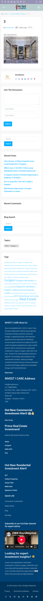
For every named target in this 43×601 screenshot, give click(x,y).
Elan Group (9, 420)
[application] (21, 539)
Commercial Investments (14, 501)
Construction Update (28, 271)
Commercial (33, 268)
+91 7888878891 (11, 387)
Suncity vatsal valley (26, 306)
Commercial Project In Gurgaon (13, 271)
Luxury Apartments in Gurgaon (19, 293)
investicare (10, 28)
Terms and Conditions (21, 591)
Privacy (7, 591)
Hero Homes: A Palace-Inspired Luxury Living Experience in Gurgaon (19, 162)
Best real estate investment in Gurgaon (22, 265)
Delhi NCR (8, 449)
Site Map (8, 515)
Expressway (33, 274)
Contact (35, 591)
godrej (26, 277)
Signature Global (11, 490)
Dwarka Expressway (24, 274)
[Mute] (31, 547)
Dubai (7, 442)
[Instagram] (15, 597)
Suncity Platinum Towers (18, 14)
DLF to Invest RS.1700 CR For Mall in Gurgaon (18, 183)
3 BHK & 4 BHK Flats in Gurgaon (13, 262)
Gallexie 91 (10, 277)
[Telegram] (37, 597)
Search (8, 144)
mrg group (11, 296)
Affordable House (28, 262)
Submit (8, 124)
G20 (5, 277)
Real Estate (28, 299)
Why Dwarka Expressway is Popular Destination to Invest (17, 189)
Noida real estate (31, 296)
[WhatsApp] (32, 597)
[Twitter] (10, 597)
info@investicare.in (11, 384)
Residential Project (9, 303)
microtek (30, 293)
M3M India (8, 486)
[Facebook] (6, 597)
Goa (6, 453)
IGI (35, 287)
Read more (9, 373)
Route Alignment (19, 303)
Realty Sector (9, 506)
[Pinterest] (28, 597)
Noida (21, 296)
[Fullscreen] (35, 547)
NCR (16, 296)
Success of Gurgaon (10, 306)
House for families (24, 286)
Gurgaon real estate (24, 280)
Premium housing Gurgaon (11, 300)
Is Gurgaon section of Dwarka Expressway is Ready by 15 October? (21, 176)
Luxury (7, 293)
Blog (6, 511)
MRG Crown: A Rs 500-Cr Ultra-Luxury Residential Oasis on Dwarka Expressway (20, 169)
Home (6, 14)
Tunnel (34, 306)
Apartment (7, 265)
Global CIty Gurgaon (18, 277)
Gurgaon (9, 280)
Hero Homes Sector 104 (27, 284)
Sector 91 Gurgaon (30, 303)
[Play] (8, 547)
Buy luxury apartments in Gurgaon (20, 268)
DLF (17, 274)
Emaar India (9, 483)
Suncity (18, 306)
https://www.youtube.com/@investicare (19, 574)
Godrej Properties (11, 479)
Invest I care (10, 289)
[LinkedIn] (19, 597)
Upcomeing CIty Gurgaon (11, 308)
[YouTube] (23, 597)
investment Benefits (26, 290)
